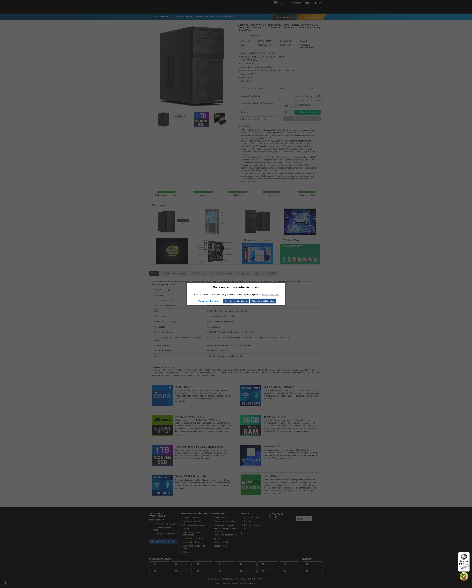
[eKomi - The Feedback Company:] (464, 576)
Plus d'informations (270, 295)
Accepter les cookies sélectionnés (237, 301)
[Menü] (468, 553)
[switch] (463, 568)
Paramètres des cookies (209, 301)
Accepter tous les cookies (264, 301)
